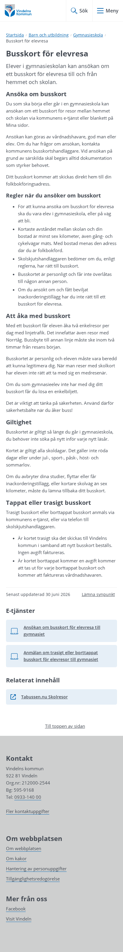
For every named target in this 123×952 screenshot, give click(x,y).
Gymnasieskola (88, 35)
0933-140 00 (27, 797)
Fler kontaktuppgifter (27, 811)
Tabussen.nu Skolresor (60, 698)
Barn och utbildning (49, 35)
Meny (112, 10)
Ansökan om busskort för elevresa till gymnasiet (60, 630)
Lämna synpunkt (98, 594)
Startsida (15, 35)
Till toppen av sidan (65, 726)
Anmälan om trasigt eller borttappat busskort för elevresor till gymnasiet (60, 656)
